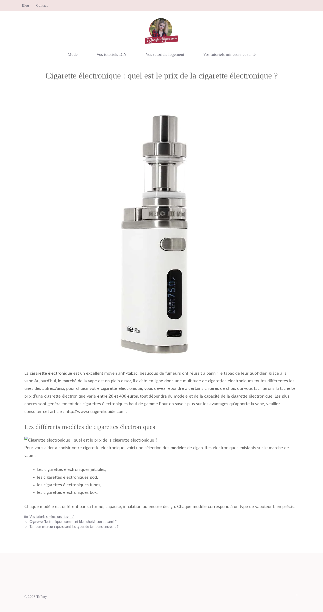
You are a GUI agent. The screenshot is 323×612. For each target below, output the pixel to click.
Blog (25, 5)
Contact (42, 5)
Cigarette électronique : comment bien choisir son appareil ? (73, 522)
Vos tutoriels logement (165, 54)
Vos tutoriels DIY (111, 54)
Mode (73, 54)
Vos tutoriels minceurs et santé (229, 54)
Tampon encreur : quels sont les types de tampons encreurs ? (74, 527)
